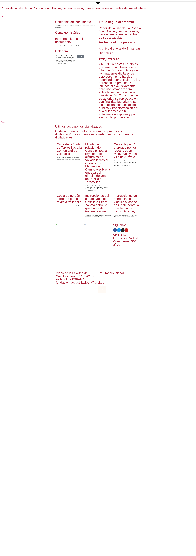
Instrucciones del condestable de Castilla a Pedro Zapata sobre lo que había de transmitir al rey (97, 203)
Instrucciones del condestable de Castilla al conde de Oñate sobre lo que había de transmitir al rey (126, 203)
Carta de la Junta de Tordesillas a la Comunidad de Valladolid (69, 149)
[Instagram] (123, 230)
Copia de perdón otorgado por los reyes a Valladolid (69, 199)
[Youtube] (126, 230)
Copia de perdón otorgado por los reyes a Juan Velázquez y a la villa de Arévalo (125, 151)
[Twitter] (119, 230)
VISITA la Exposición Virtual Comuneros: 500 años (125, 239)
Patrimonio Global (111, 273)
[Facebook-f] (115, 230)
